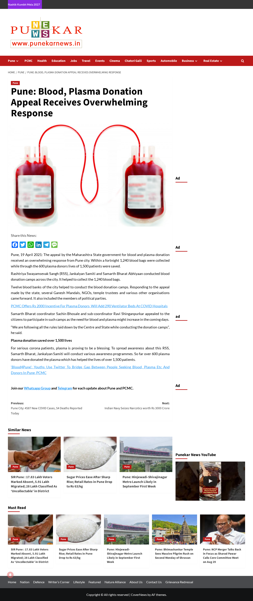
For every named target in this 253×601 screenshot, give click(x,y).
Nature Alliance (115, 582)
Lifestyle (79, 582)
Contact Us (154, 582)
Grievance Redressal (179, 582)
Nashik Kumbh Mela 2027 (24, 4)
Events (100, 61)
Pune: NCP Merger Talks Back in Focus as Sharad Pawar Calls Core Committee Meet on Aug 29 (222, 555)
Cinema (115, 61)
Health (42, 61)
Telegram (65, 388)
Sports (151, 61)
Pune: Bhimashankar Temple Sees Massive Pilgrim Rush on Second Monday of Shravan (174, 553)
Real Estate (211, 61)
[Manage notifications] (10, 575)
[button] (242, 60)
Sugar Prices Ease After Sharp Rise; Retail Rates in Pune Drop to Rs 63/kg (89, 482)
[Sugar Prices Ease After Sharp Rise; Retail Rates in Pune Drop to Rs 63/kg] (90, 454)
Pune (11, 61)
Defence (38, 582)
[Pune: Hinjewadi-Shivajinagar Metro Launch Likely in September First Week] (146, 454)
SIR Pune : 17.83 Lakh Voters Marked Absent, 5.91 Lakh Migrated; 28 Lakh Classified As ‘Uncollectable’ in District (34, 484)
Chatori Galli (133, 61)
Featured (95, 582)
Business (188, 61)
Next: (137, 406)
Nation (24, 582)
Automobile (169, 61)
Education (58, 61)
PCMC (28, 61)
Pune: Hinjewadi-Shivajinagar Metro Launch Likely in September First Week (145, 482)
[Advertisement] (210, 212)
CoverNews (139, 594)
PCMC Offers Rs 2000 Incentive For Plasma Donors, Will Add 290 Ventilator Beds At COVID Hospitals (89, 306)
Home (12, 582)
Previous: (46, 408)
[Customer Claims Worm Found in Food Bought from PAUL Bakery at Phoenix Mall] (210, 481)
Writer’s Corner (59, 582)
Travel (86, 61)
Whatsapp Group (37, 388)
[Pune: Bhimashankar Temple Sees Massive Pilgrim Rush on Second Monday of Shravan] (174, 529)
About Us (136, 582)
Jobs (73, 61)
